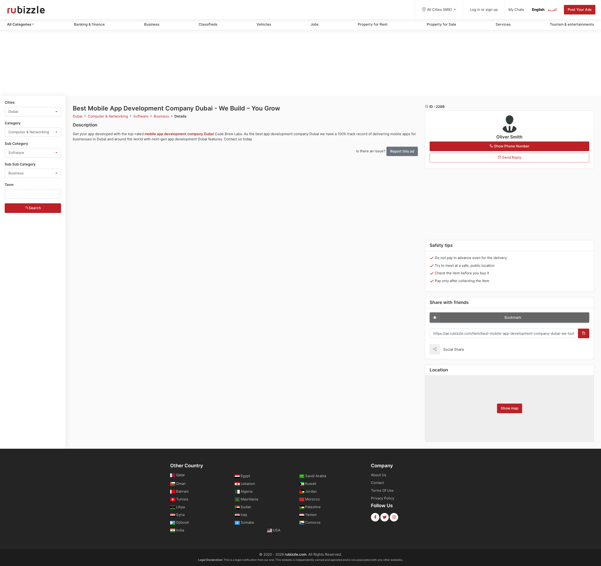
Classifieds (208, 24)
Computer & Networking (108, 116)
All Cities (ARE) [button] (440, 9)
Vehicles (264, 24)
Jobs (315, 24)
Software (141, 116)
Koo (476, 349)
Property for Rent (373, 24)
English (538, 9)
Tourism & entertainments (572, 24)
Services (503, 24)
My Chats (516, 9)
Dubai (78, 116)
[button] (33, 111)
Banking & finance (89, 24)
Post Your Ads (580, 9)
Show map (509, 408)
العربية (552, 9)
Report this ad (402, 151)
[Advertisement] (300, 63)
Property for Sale (441, 24)
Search (35, 208)
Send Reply (511, 157)
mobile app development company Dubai (179, 134)
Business (151, 24)
